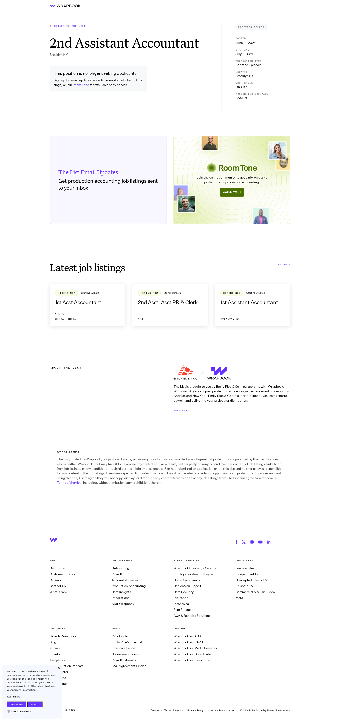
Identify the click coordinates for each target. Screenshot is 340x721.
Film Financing (185, 610)
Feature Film (245, 568)
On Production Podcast (67, 666)
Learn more (13, 696)
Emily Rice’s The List (127, 642)
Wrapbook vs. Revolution (192, 660)
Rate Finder (120, 636)
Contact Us (58, 586)
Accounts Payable (125, 580)
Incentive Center (124, 648)
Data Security (184, 592)
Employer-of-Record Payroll (194, 574)
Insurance (181, 598)
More (239, 598)
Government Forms (126, 654)
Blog (53, 642)
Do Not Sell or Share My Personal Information (265, 710)
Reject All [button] (34, 704)
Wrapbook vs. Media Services (195, 648)
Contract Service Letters (222, 710)
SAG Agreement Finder (129, 666)
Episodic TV (244, 586)
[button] (19, 711)
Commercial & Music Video (255, 592)
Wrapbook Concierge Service (195, 568)
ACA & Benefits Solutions (192, 616)
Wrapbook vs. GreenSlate (192, 654)
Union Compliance (187, 580)
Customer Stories (62, 574)
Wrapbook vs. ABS (187, 636)
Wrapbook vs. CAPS (188, 642)
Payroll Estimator (124, 660)
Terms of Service (69, 483)
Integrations (120, 598)
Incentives (181, 604)
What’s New (58, 592)
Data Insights (121, 592)
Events (55, 654)
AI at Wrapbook (123, 604)
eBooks (55, 648)
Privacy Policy (195, 710)
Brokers (155, 710)
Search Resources (63, 636)
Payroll (117, 574)
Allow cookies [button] (16, 704)
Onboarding (120, 568)
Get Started (58, 568)
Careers (55, 580)
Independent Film (248, 574)
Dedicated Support (187, 586)
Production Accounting (129, 586)
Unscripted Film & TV (251, 580)
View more (282, 264)
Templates (57, 660)
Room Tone (81, 85)
